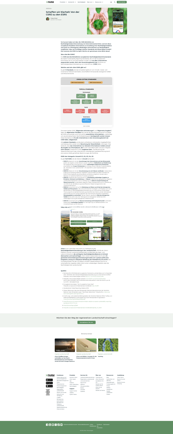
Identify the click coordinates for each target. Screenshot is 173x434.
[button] (63, 2)
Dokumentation (60, 409)
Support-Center (73, 391)
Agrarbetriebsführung (62, 407)
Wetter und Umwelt (61, 392)
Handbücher (109, 389)
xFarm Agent (73, 379)
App (70, 381)
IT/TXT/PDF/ (89, 278)
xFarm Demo (120, 377)
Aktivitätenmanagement (63, 380)
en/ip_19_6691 (95, 286)
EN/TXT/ (88, 276)
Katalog (108, 387)
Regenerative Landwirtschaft (87, 379)
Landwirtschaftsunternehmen (87, 377)
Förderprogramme (111, 384)
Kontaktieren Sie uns (86, 322)
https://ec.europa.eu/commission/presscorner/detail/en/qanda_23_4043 (83, 307)
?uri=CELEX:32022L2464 (97, 276)
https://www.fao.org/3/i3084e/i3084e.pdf (74, 299)
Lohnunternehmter (85, 381)
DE (111, 2)
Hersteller (82, 389)
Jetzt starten (121, 2)
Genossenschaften (84, 386)
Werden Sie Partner (100, 390)
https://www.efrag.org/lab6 (71, 305)
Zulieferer (82, 391)
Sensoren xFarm (73, 377)
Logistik (58, 397)
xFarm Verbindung (74, 384)
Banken (82, 388)
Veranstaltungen (110, 382)
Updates (72, 392)
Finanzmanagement (61, 385)
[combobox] (111, 2)
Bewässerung (60, 399)
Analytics (72, 382)
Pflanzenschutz (60, 384)
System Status (73, 394)
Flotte (58, 382)
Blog (108, 377)
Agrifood (82, 384)
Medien (108, 394)
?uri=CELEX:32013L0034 (99, 278)
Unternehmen (99, 377)
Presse (108, 385)
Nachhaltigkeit (81, 2)
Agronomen (83, 382)
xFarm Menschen (100, 379)
